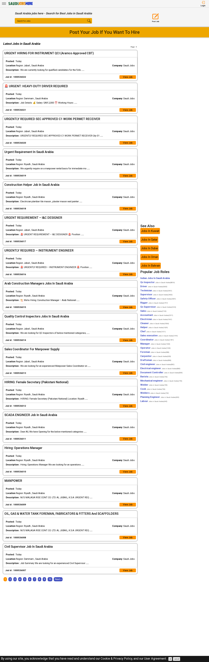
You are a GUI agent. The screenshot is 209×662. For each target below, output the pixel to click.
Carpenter (155, 356)
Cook (152, 389)
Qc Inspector (157, 282)
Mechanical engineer (161, 380)
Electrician (156, 319)
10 (50, 579)
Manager (155, 343)
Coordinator (157, 339)
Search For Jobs (23, 21)
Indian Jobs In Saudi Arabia (155, 278)
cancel (176, 659)
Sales (153, 311)
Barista (153, 376)
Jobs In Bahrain (150, 265)
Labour (153, 401)
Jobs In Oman (149, 257)
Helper (154, 327)
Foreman (154, 352)
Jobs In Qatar (149, 239)
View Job (128, 77)
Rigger (154, 302)
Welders (154, 393)
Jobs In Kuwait (150, 231)
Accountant (156, 315)
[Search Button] (85, 23)
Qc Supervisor (158, 307)
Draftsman (155, 360)
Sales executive (159, 335)
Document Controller (161, 372)
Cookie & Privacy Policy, (117, 658)
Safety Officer (158, 298)
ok (170, 659)
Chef (153, 331)
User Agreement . (156, 658)
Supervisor (156, 294)
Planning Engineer (159, 397)
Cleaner (154, 323)
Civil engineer (157, 364)
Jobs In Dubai (149, 248)
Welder (153, 384)
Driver (153, 286)
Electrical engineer (160, 368)
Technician (156, 290)
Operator (155, 348)
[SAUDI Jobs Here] (20, 5)
